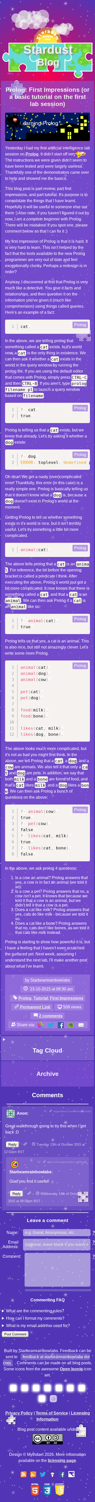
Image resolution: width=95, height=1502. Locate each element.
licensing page (62, 1460)
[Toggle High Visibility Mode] (71, 1475)
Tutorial (40, 998)
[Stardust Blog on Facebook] (62, 1474)
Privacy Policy (19, 1413)
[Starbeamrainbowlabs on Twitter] (43, 1474)
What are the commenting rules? (35, 1311)
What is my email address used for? (38, 1325)
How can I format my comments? (35, 1318)
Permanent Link (35, 1007)
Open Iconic (71, 1369)
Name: (12, 1232)
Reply (12, 1144)
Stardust (48, 55)
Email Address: (10, 1244)
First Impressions (66, 998)
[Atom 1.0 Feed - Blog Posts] (23, 1474)
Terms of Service (52, 1413)
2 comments (51, 1016)
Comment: (12, 1256)
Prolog (32, 154)
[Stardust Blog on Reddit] (52, 1474)
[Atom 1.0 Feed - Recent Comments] (33, 1474)
